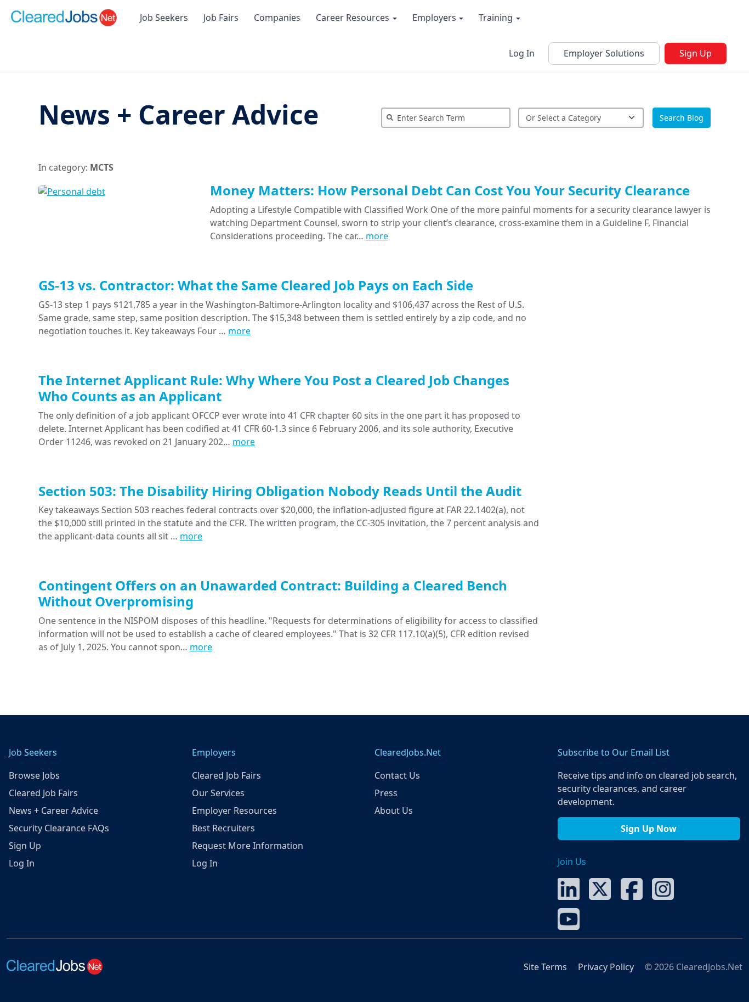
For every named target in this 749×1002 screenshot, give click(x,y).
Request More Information (247, 846)
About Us (393, 810)
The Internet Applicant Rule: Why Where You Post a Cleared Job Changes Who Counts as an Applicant (273, 388)
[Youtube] (569, 919)
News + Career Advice (178, 114)
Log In (522, 53)
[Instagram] (663, 888)
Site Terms (545, 967)
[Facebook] (632, 888)
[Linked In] (569, 888)
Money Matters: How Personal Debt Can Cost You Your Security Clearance (450, 190)
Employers (435, 18)
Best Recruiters (223, 828)
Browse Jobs (34, 775)
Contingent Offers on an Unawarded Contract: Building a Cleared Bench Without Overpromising (272, 593)
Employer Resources (234, 810)
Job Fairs (221, 18)
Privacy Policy (606, 967)
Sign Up (695, 53)
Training (497, 18)
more (377, 236)
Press (386, 793)
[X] (600, 888)
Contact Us (397, 775)
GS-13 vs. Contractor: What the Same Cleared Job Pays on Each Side (255, 285)
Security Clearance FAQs (59, 828)
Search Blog (681, 117)
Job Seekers (164, 18)
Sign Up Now (649, 829)
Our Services (218, 793)
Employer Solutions (604, 53)
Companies (277, 18)
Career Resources (353, 18)
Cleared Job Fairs (43, 793)
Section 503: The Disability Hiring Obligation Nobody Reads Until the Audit (279, 491)
